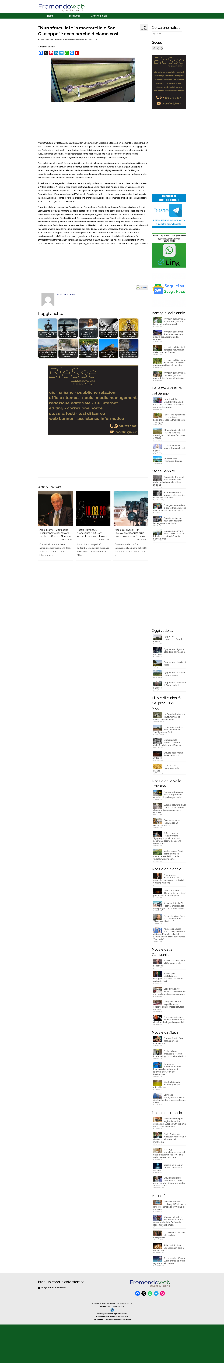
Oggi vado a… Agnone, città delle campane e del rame (169, 652)
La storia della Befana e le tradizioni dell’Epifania (169, 1235)
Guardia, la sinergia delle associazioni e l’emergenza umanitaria (168, 521)
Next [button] (146, 529)
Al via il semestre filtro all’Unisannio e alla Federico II (169, 963)
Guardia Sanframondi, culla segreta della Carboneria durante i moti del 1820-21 (168, 481)
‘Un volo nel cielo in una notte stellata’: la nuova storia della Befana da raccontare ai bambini (168, 1221)
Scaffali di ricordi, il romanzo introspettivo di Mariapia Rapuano (169, 495)
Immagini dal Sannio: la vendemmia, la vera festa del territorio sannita (169, 321)
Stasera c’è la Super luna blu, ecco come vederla (168, 1167)
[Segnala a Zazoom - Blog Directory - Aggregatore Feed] (112, 1310)
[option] (55, 527)
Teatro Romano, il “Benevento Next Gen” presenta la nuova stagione (169, 893)
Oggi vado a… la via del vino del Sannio (174, 673)
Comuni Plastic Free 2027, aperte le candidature (168, 1041)
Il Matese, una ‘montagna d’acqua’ (173, 459)
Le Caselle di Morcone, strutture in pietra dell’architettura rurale (169, 717)
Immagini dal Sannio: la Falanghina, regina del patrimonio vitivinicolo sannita (169, 362)
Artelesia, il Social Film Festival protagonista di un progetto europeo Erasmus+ (169, 906)
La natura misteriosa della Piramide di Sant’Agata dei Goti (168, 730)
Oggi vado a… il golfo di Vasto (175, 663)
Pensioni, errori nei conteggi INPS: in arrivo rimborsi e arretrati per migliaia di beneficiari (169, 1205)
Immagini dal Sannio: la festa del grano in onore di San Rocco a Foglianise (169, 375)
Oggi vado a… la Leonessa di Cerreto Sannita (168, 639)
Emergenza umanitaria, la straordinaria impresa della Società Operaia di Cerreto (169, 508)
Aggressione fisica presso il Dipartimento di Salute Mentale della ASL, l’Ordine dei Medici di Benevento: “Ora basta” (169, 934)
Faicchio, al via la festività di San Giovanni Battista (166, 823)
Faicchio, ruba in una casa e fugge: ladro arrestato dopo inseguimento (168, 794)
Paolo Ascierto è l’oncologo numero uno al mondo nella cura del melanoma (169, 1138)
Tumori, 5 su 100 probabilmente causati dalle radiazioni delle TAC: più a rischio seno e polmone (169, 1153)
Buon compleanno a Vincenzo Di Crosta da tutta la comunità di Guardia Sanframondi (169, 535)
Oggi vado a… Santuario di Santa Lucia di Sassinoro (169, 685)
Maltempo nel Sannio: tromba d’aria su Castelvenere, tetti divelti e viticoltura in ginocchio (169, 855)
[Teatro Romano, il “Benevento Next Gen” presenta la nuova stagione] (93, 508)
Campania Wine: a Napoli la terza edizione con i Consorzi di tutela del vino (168, 1005)
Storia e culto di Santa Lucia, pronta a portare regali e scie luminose (169, 1261)
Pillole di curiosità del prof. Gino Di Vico (78, 40)
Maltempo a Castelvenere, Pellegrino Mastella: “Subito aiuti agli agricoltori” (168, 977)
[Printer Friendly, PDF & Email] (142, 287)
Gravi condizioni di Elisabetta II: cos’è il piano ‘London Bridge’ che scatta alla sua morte (169, 1182)
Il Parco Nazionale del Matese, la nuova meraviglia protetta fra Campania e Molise (169, 434)
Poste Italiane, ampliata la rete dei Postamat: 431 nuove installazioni (169, 1054)
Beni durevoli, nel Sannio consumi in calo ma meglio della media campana (169, 991)
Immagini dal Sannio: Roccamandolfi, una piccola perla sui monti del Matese (168, 336)
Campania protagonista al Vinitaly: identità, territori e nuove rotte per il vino (169, 1099)
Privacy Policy (105, 1306)
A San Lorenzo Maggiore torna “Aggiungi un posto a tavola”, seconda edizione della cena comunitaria (167, 838)
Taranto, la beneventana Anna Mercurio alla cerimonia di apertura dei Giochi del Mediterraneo (167, 1069)
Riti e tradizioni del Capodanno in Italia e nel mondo (168, 1248)
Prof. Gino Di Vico (47, 40)
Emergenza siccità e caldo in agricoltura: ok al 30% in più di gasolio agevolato (169, 1020)
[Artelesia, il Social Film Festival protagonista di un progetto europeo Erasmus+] (130, 508)
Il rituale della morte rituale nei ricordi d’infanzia (168, 755)
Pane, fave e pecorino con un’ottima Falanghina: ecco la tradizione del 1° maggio (169, 419)
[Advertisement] (93, 122)
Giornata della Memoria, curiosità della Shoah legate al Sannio (167, 742)
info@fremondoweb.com (53, 1287)
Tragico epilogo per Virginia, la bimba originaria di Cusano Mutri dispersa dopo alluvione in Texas (169, 1122)
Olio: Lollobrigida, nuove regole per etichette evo (166, 1084)
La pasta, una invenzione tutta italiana (166, 768)
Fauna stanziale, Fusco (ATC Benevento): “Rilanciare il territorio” (169, 919)
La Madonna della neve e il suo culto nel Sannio (169, 448)
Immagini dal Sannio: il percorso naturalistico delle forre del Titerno (169, 350)
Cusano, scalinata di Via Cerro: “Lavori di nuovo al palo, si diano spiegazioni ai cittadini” (169, 809)
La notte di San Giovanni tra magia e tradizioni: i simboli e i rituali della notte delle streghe (168, 403)
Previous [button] (40, 529)
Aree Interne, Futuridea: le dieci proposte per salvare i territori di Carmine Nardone (168, 879)
